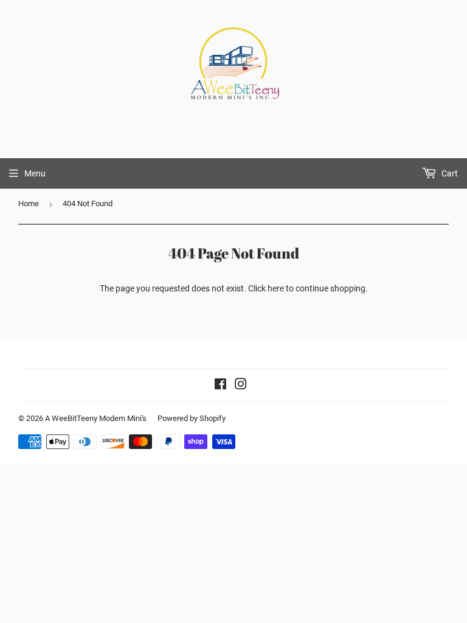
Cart (449, 173)
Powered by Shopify (191, 418)
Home (28, 203)
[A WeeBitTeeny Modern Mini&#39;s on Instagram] (241, 386)
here (276, 288)
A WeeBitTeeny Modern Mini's (96, 418)
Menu (35, 173)
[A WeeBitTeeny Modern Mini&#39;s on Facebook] (220, 386)
